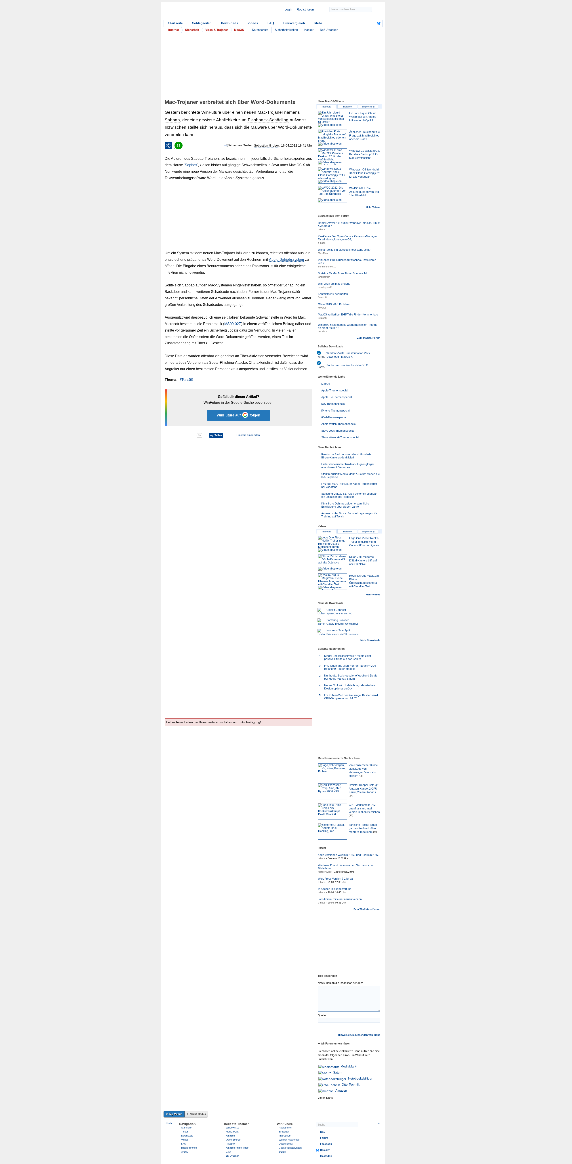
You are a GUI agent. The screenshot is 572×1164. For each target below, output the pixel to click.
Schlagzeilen (202, 23)
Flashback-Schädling (268, 120)
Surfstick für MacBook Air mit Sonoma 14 (342, 273)
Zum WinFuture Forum (366, 909)
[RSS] (364, 23)
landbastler (324, 276)
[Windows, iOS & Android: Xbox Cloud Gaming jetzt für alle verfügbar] (332, 175)
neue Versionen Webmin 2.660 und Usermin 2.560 (348, 855)
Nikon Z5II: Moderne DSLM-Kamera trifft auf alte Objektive (363, 560)
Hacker (308, 30)
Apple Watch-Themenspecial (338, 424)
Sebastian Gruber (266, 145)
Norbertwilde (325, 871)
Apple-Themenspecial (334, 390)
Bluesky (325, 1150)
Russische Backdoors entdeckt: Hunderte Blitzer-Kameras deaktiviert (346, 456)
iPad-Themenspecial (334, 417)
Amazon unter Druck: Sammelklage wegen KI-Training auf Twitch (349, 515)
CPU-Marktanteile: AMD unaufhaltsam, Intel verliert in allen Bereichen (364, 808)
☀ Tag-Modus (174, 1114)
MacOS (187, 380)
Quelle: (322, 1015)
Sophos (191, 165)
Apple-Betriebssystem (286, 259)
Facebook (326, 1144)
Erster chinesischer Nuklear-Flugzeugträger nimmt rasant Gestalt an (347, 466)
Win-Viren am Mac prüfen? (334, 283)
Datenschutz (260, 30)
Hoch (169, 1123)
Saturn (338, 1072)
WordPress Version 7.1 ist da (335, 878)
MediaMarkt (349, 1066)
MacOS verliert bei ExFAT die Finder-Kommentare (348, 314)
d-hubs (322, 229)
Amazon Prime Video (237, 1147)
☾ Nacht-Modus (196, 1114)
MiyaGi (322, 307)
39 (178, 145)
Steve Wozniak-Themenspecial (340, 437)
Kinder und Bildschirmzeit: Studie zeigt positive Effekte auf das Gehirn (347, 657)
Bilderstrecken (189, 1147)
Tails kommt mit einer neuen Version (340, 899)
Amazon (341, 1090)
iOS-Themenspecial (333, 404)
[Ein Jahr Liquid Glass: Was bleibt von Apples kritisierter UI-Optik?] (332, 119)
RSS (322, 1131)
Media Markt (232, 1131)
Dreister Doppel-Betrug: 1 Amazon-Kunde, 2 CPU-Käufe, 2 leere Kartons (364, 789)
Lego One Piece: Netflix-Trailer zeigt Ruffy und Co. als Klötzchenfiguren (364, 542)
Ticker (184, 1131)
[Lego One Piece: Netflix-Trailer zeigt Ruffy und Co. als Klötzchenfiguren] (332, 544)
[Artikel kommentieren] (180, 435)
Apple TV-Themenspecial (336, 397)
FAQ (270, 23)
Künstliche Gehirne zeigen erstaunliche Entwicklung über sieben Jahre (345, 505)
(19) (375, 832)
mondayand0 (325, 287)
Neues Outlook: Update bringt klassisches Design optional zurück (349, 687)
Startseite (175, 23)
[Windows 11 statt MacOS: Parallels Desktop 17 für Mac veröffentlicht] (332, 157)
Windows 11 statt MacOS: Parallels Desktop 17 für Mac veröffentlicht (364, 154)
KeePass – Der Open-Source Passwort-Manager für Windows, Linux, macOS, (347, 238)
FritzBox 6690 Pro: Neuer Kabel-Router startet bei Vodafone (349, 485)
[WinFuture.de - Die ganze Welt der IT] (202, 12)
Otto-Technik (351, 1084)
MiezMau (323, 253)
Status (282, 1151)
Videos (253, 23)
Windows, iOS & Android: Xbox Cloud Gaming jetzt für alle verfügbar (364, 173)
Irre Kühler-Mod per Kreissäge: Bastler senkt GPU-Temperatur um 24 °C (351, 697)
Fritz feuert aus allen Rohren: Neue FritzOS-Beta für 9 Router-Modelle (350, 667)
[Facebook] (371, 23)
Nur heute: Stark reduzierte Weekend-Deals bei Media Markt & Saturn (350, 677)
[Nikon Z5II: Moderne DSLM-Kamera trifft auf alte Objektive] (332, 563)
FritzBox (230, 1143)
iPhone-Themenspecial (335, 410)
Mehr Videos (373, 207)
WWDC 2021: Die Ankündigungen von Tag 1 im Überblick (364, 192)
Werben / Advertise (289, 1139)
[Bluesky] (379, 23)
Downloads (229, 23)
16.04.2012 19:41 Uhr (296, 145)
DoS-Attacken (329, 30)
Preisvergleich (294, 23)
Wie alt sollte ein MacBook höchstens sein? (344, 249)
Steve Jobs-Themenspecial (337, 430)
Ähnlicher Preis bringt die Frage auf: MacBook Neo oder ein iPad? (364, 135)
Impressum (285, 1135)
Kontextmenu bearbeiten (333, 294)
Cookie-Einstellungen (290, 1147)
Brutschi (322, 297)
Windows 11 (232, 1127)
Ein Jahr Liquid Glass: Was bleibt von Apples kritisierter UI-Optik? (362, 117)
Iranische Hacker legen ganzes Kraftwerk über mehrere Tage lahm (363, 828)
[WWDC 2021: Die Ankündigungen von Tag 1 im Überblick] (332, 194)
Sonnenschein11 (327, 266)
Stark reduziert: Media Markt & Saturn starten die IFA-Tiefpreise (350, 476)
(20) (351, 815)
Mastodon (326, 1156)
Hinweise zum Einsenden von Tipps (359, 1035)
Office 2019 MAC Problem (333, 304)
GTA (228, 1151)
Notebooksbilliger (360, 1078)
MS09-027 (232, 324)
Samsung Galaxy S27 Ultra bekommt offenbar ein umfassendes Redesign (349, 495)
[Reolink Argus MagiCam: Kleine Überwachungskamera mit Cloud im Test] (332, 582)
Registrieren (305, 9)
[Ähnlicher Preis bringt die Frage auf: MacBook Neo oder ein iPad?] (332, 138)
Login (288, 9)
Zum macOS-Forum (368, 337)
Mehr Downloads (370, 640)
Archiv (184, 1151)
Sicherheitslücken (286, 30)
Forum (324, 1138)
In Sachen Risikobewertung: (335, 889)
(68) (361, 776)
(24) (351, 795)
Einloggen (284, 1131)
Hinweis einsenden (248, 435)
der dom (322, 331)
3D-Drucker (232, 1155)
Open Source (233, 1139)
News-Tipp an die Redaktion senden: (340, 983)
